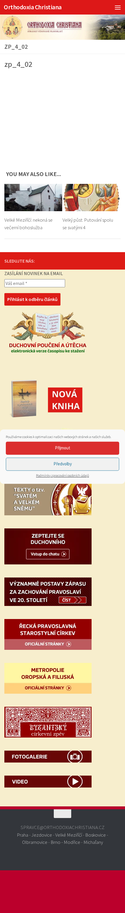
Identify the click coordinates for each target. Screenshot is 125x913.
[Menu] (117, 7)
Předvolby (62, 464)
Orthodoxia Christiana (33, 7)
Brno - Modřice (65, 842)
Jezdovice (41, 835)
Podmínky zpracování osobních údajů (62, 475)
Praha (22, 835)
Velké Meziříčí (68, 835)
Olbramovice (34, 842)
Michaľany (93, 842)
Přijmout (62, 448)
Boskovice (95, 835)
